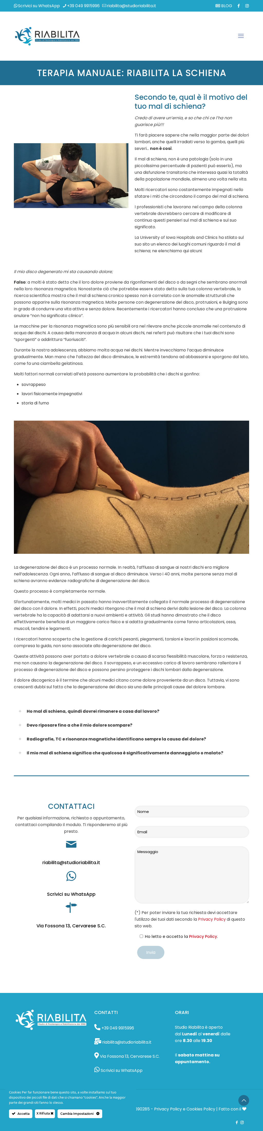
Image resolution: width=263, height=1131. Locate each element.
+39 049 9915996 (83, 6)
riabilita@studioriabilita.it (131, 6)
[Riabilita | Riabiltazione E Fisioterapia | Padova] (47, 36)
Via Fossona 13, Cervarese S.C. (71, 925)
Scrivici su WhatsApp (39, 6)
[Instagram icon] (247, 6)
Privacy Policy (212, 919)
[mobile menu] (241, 36)
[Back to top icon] (243, 1100)
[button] (131, 711)
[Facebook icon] (237, 1122)
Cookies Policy (200, 1109)
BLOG (226, 6)
